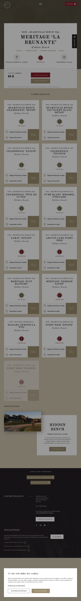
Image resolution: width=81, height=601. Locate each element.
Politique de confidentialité (16, 585)
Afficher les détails (19, 591)
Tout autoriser (41, 591)
